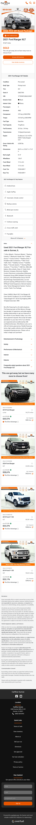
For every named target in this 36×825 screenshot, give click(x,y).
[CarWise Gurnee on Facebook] (16, 696)
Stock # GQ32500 (7, 407)
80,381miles (29, 519)
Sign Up (18, 803)
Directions (18, 747)
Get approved (18, 752)
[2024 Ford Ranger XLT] (18, 446)
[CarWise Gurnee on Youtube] (20, 696)
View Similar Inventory (18, 62)
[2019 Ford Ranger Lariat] (18, 392)
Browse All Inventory (18, 57)
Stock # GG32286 (7, 461)
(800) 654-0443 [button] (19, 714)
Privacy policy (18, 762)
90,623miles (29, 573)
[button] (27, 3)
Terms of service (18, 767)
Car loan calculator (18, 757)
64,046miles (29, 466)
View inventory (18, 731)
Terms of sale (18, 726)
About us (18, 736)
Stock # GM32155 (7, 514)
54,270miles (29, 412)
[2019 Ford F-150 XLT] (18, 499)
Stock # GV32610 (7, 568)
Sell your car (18, 742)
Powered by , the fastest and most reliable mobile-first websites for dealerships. (18, 816)
